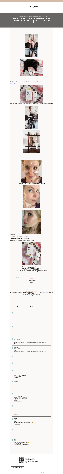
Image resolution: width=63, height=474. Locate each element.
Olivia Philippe (16, 369)
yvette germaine (16, 381)
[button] (37, 1)
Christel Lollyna (16, 418)
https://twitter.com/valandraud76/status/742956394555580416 (22, 412)
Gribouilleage (15, 325)
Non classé (19, 16)
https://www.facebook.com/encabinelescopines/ (31, 291)
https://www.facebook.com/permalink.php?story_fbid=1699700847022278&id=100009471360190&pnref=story (28, 411)
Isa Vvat (15, 439)
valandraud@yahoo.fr (16, 413)
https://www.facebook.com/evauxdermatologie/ (31, 289)
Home (16, 16)
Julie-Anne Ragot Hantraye (17, 392)
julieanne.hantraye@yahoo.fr (17, 401)
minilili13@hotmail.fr (16, 377)
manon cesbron (16, 338)
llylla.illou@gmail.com (17, 424)
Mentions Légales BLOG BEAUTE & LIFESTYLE (17, 467)
